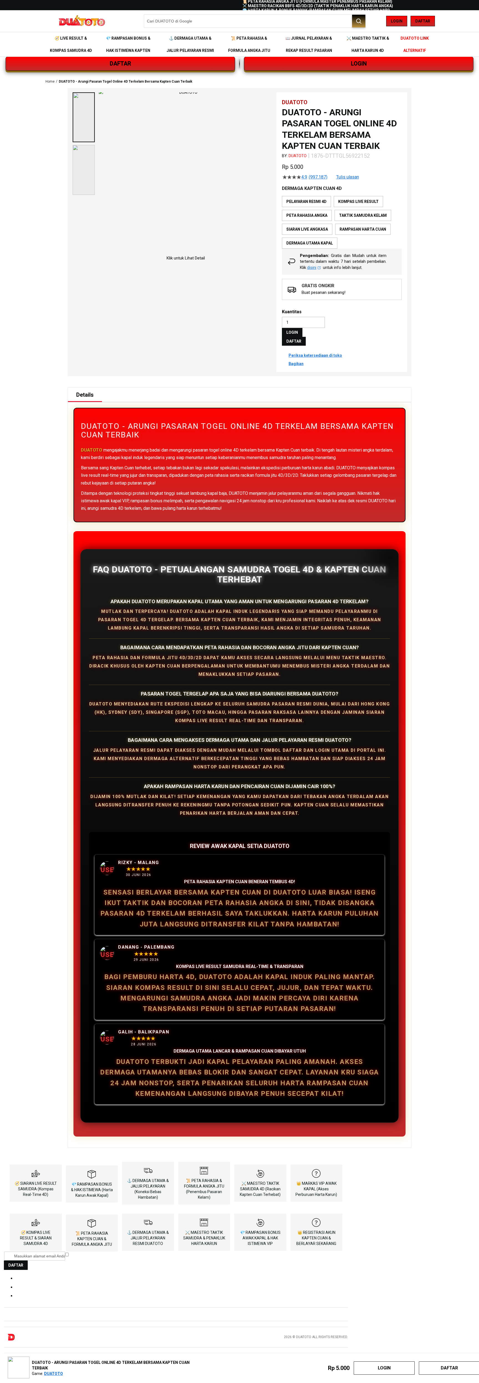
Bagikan (296, 363)
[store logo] (81, 21)
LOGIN (359, 63)
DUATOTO (298, 156)
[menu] (239, 44)
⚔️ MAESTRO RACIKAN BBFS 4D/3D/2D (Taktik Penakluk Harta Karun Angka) (317, 6)
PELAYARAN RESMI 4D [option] (306, 201)
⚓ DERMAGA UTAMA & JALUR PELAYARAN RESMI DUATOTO (148, 1238)
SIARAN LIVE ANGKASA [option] (307, 229)
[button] (84, 117)
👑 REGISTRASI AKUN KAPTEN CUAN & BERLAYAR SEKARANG (316, 1238)
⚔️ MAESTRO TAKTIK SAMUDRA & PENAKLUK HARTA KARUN (204, 1238)
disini (311, 267)
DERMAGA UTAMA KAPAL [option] (309, 243)
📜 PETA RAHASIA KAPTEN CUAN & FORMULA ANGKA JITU (92, 1239)
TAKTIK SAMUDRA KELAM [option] (363, 215)
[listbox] (342, 222)
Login (396, 21)
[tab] (85, 395)
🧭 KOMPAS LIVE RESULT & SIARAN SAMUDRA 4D (36, 1238)
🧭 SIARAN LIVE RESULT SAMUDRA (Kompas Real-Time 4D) (36, 1189)
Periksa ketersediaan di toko (315, 355)
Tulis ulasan (347, 177)
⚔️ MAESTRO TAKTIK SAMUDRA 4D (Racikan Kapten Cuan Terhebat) (260, 1189)
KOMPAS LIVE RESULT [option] (358, 201)
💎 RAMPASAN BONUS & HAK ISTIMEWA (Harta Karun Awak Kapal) (92, 1190)
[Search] (358, 21)
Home (50, 81)
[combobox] (255, 21)
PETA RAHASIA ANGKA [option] (306, 215)
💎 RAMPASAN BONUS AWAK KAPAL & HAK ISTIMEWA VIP (260, 1238)
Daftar (422, 21)
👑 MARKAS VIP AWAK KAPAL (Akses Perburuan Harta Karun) (316, 1189)
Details (85, 394)
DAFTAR (120, 63)
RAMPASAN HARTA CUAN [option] (363, 229)
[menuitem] (71, 44)
